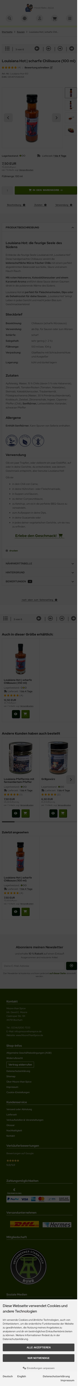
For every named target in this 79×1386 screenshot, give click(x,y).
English (21, 1376)
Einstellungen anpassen (40, 1368)
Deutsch (8, 1376)
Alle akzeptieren (39, 1347)
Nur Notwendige (39, 1358)
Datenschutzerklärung (56, 1376)
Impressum (67, 1380)
